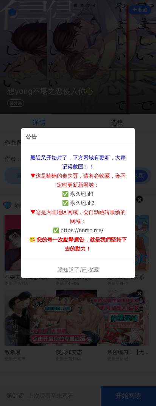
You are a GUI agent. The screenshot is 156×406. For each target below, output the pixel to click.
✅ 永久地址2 (78, 203)
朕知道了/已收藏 (78, 269)
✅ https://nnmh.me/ (78, 230)
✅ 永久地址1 (78, 193)
